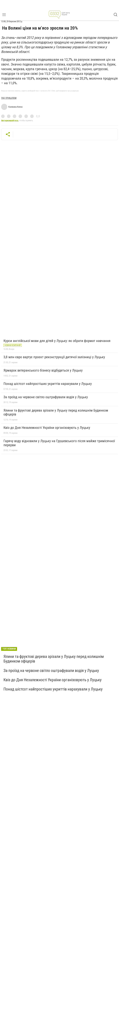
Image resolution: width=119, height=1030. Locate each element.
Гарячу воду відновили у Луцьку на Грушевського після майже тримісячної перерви (59, 443)
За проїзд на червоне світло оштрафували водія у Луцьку (45, 397)
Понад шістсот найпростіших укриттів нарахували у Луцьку (47, 384)
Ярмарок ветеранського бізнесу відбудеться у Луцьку (43, 370)
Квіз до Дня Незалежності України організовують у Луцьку (46, 428)
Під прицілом (8, 98)
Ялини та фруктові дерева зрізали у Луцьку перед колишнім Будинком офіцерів (55, 412)
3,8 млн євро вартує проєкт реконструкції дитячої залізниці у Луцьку (54, 357)
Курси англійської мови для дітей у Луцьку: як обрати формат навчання (56, 341)
